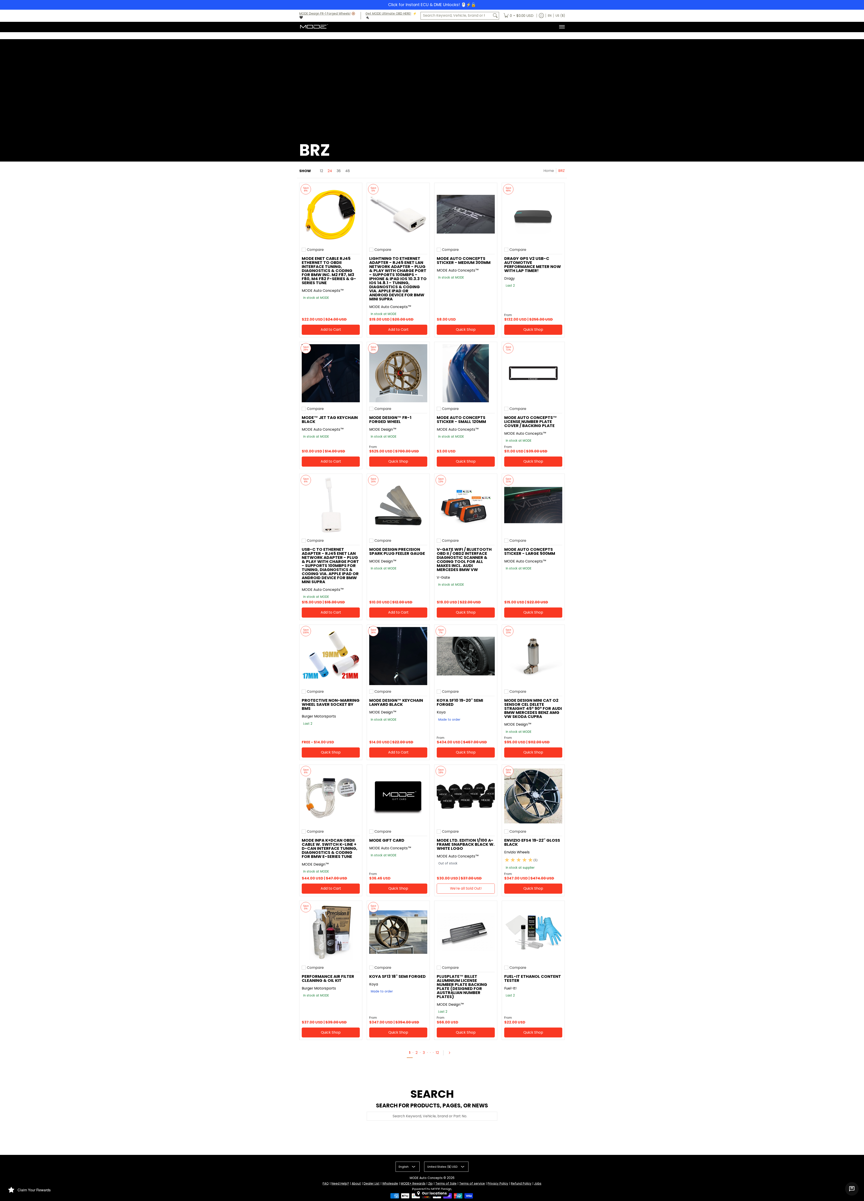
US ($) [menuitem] (560, 15)
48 (347, 171)
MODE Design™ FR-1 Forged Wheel (390, 419)
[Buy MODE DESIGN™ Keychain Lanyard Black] (398, 656)
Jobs (537, 1183)
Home (548, 170)
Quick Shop (466, 329)
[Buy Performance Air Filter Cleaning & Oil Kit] (331, 932)
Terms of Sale (446, 1183)
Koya (441, 712)
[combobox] (456, 15)
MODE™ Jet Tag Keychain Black (330, 419)
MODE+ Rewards (413, 1183)
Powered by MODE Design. (432, 1189)
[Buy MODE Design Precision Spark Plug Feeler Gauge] (398, 505)
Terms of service (472, 1183)
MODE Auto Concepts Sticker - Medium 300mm (463, 260)
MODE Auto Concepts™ (323, 290)
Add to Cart (331, 329)
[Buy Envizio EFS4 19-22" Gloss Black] (533, 796)
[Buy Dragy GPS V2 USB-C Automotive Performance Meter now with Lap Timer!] (533, 214)
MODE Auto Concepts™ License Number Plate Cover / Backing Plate (530, 421)
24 (330, 171)
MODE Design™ (382, 429)
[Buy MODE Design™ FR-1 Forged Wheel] (398, 373)
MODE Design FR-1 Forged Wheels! (325, 13)
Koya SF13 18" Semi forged (397, 976)
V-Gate (443, 577)
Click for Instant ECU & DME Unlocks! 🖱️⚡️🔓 (432, 4)
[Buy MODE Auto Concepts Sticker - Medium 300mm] (466, 214)
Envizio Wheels (517, 852)
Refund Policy (521, 1183)
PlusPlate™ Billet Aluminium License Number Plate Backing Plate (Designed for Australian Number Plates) (462, 986)
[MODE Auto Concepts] (313, 27)
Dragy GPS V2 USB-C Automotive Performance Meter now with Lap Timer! (532, 264)
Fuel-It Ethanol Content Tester (532, 978)
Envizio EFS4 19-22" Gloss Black (532, 842)
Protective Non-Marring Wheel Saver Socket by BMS (331, 704)
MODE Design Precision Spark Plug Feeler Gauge (397, 551)
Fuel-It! (510, 988)
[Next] (451, 1053)
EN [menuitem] (549, 15)
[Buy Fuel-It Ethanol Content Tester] (533, 932)
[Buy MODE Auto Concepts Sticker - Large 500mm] (533, 505)
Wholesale (390, 1183)
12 (321, 171)
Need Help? (340, 1183)
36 (339, 171)
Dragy (509, 278)
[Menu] (562, 27)
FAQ (326, 1183)
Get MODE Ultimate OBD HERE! (388, 13)
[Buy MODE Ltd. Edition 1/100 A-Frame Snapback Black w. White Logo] (466, 796)
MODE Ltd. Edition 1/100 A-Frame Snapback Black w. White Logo (466, 844)
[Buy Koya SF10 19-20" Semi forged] (466, 656)
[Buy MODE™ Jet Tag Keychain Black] (331, 373)
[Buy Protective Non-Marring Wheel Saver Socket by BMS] (331, 656)
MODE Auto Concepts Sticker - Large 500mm (529, 551)
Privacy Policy (498, 1183)
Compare (315, 250)
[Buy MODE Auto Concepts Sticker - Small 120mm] (466, 373)
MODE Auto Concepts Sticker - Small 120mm (461, 419)
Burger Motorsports (319, 716)
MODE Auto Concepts (426, 1178)
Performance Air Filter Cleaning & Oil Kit (328, 978)
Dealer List (372, 1183)
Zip (430, 1183)
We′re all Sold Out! (466, 888)
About (356, 1183)
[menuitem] (518, 16)
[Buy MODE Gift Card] (398, 796)
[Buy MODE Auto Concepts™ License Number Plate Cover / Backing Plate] (533, 373)
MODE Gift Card (386, 840)
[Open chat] (852, 1189)
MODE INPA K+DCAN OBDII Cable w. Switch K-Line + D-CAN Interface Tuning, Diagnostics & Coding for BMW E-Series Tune (329, 848)
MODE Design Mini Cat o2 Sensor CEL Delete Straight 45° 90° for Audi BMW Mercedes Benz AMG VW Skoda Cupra (533, 708)
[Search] (495, 15)
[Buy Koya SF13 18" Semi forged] (398, 932)
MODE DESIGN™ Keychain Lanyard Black (396, 702)
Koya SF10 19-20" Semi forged (460, 702)
